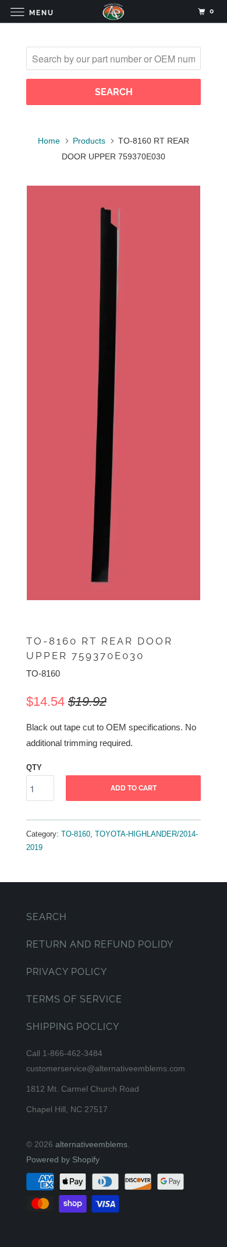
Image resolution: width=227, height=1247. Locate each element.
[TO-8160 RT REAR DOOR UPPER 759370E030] (113, 393)
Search (46, 916)
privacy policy (66, 971)
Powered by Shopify (63, 1159)
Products (89, 140)
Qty (34, 767)
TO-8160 (75, 834)
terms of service (74, 999)
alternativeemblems (91, 1144)
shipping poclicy (72, 1026)
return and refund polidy (99, 944)
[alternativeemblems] (114, 11)
